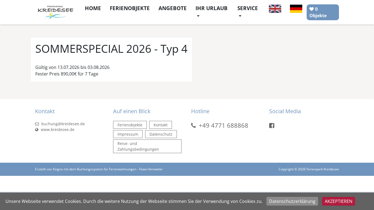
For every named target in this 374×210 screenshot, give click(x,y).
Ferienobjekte (130, 8)
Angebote (173, 8)
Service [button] (247, 8)
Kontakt (161, 124)
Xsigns (58, 169)
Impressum (127, 134)
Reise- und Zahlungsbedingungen (138, 146)
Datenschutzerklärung (292, 201)
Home (93, 8)
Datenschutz (160, 134)
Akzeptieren (338, 201)
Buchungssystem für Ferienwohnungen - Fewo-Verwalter (120, 169)
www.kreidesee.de (57, 129)
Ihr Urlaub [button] (211, 8)
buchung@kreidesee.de (62, 123)
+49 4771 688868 (223, 125)
